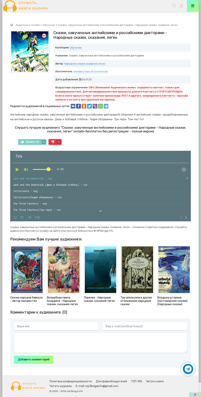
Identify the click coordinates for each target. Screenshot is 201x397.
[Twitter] (89, 106)
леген (101, 63)
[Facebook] (78, 106)
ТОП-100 (136, 381)
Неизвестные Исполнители (90, 71)
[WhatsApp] (100, 106)
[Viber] (95, 106)
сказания (91, 63)
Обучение (76, 47)
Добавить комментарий (33, 359)
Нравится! (35, 142)
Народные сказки (75, 63)
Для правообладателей (111, 381)
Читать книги (155, 381)
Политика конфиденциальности (70, 381)
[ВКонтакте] (73, 106)
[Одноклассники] (84, 106)
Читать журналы (60, 386)
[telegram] (106, 106)
